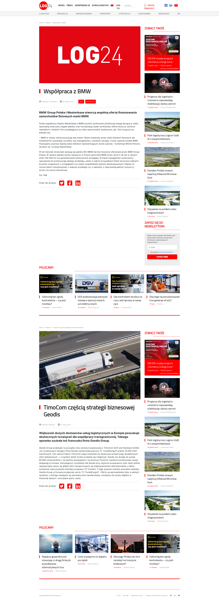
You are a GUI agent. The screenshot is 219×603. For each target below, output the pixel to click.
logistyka (44, 14)
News (61, 5)
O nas (118, 595)
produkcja (62, 14)
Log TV (118, 7)
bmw (81, 101)
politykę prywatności (165, 252)
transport (105, 14)
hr (178, 14)
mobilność (164, 14)
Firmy (70, 5)
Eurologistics (100, 5)
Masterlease (91, 101)
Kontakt (126, 595)
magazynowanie (84, 14)
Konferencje (82, 5)
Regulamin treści (137, 595)
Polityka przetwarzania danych (156, 595)
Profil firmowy (149, 7)
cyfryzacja (124, 14)
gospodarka (144, 14)
